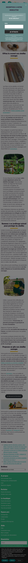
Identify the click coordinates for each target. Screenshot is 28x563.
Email (6, 23)
